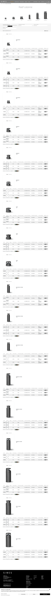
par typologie (27, 576)
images (7, 120)
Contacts (35, 577)
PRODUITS (12, 1)
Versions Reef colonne (8, 3)
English (42, 577)
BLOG (39, 1)
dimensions (10, 120)
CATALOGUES (22, 1)
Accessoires (27, 579)
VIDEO (29, 1)
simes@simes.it (5, 578)
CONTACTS (43, 1)
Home (1, 3)
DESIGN (26, 1)
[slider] (2, 25)
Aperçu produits (48, 3)
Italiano (42, 576)
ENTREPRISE (35, 1)
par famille (27, 577)
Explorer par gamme (28, 583)
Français (42, 578)
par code (27, 578)
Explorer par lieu (28, 582)
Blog (34, 578)
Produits (4, 3)
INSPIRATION (17, 1)
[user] (48, 2)
